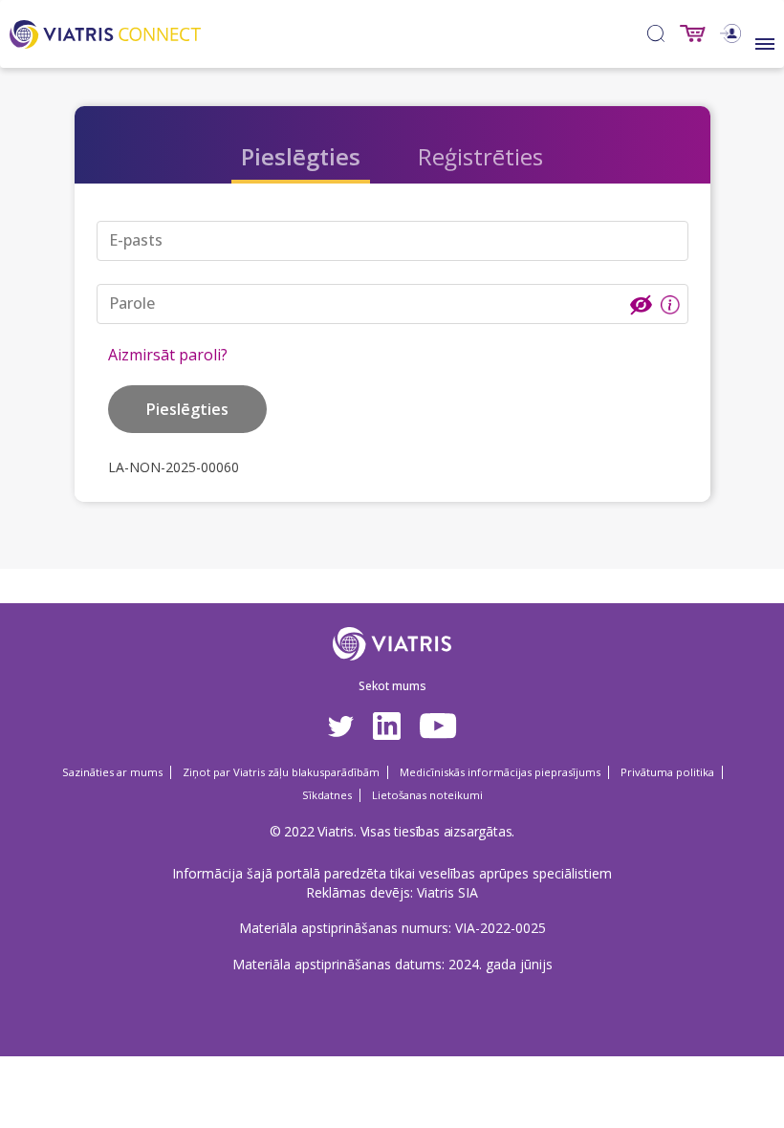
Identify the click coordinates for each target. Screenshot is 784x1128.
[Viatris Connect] (105, 32)
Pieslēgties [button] (187, 409)
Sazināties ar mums (112, 772)
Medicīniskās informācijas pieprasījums (500, 772)
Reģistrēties (480, 156)
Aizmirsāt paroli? (168, 354)
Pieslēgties (300, 156)
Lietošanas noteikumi (427, 795)
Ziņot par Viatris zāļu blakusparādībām (281, 772)
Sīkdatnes (327, 795)
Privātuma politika (667, 772)
